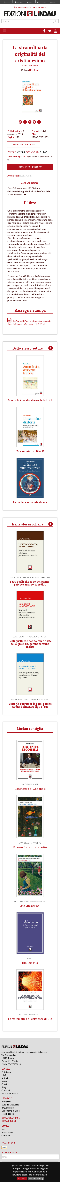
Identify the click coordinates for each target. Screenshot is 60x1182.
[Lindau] (30, 13)
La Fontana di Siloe (10, 1110)
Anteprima (6, 1101)
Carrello (41, 7)
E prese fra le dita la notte (30, 847)
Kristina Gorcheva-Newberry (30, 901)
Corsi (4, 1084)
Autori (4, 1078)
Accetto (22, 1178)
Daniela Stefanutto (30, 843)
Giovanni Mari (30, 784)
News (4, 1081)
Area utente (23, 7)
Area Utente (7, 1132)
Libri (3, 1075)
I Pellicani (34, 70)
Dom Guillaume (30, 65)
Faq (3, 1129)
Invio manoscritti (9, 1093)
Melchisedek (7, 1113)
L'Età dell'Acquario (10, 1104)
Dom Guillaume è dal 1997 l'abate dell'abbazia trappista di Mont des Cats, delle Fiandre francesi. (28, 191)
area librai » (9, 1121)
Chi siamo (6, 1072)
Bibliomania (30, 962)
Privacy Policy (36, 1178)
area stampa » (10, 1118)
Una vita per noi (30, 905)
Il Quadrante (7, 1107)
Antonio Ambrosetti (30, 1014)
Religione (25, 175)
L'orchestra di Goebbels (30, 788)
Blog (3, 1087)
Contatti (5, 1090)
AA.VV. (30, 958)
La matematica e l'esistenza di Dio (30, 1018)
